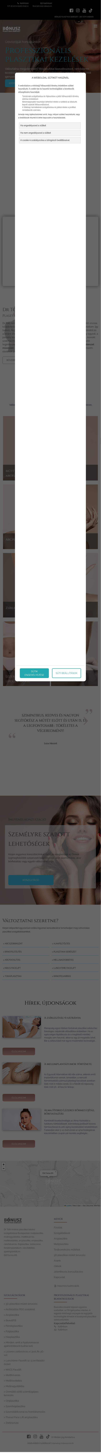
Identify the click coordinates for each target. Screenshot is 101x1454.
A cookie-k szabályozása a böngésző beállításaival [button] (44, 140)
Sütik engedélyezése (34, 673)
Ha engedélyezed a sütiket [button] (33, 125)
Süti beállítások (66, 673)
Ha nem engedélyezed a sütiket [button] (35, 133)
